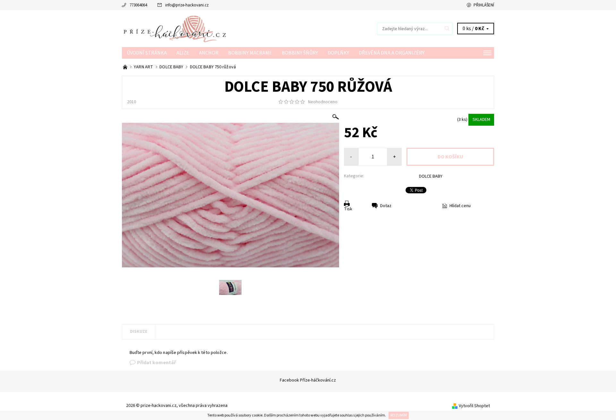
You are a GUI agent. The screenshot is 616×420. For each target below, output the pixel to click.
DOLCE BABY (430, 176)
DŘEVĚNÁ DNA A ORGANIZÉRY (391, 52)
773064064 (138, 5)
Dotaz (385, 206)
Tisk (348, 209)
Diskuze (138, 331)
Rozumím (398, 415)
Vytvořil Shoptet (474, 406)
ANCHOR (208, 52)
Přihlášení (484, 5)
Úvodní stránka (147, 52)
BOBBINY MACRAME (250, 52)
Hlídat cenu (460, 206)
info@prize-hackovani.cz (187, 5)
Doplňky (338, 52)
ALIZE (182, 52)
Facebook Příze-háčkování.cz (308, 380)
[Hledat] (447, 29)
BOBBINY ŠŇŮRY (300, 52)
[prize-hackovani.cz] (215, 28)
